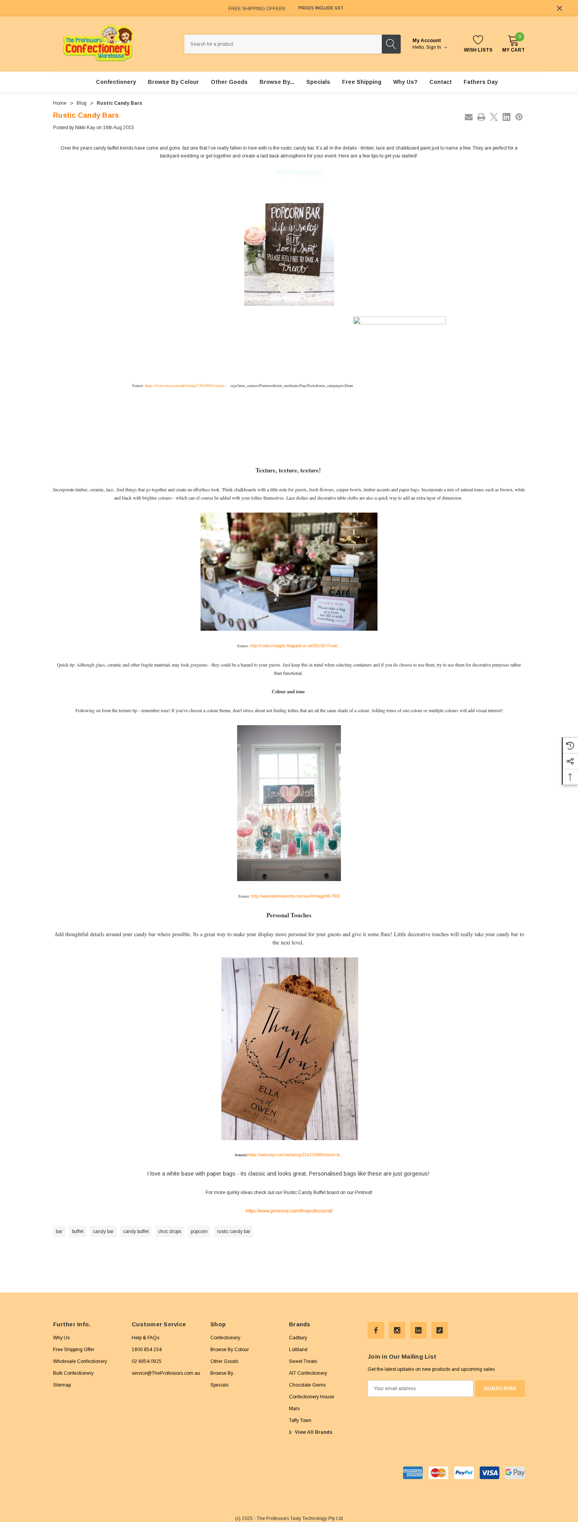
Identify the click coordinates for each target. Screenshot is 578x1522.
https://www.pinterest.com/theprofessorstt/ (289, 1211)
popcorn (199, 1231)
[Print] (481, 117)
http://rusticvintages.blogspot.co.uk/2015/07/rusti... (295, 646)
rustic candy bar (233, 1231)
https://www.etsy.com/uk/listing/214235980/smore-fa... (295, 1155)
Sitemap (62, 1385)
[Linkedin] (506, 117)
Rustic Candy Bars (86, 115)
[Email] (469, 117)
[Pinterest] (519, 117)
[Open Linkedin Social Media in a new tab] (418, 1330)
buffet (77, 1231)
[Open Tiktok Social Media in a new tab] (439, 1330)
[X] (494, 117)
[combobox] (283, 44)
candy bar (103, 1231)
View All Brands (313, 1432)
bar (59, 1231)
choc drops (169, 1231)
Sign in (434, 47)
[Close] (559, 8)
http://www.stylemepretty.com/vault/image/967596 (295, 896)
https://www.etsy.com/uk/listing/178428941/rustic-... (187, 385)
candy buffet (136, 1231)
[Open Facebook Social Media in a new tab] (376, 1330)
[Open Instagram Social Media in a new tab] (397, 1330)
